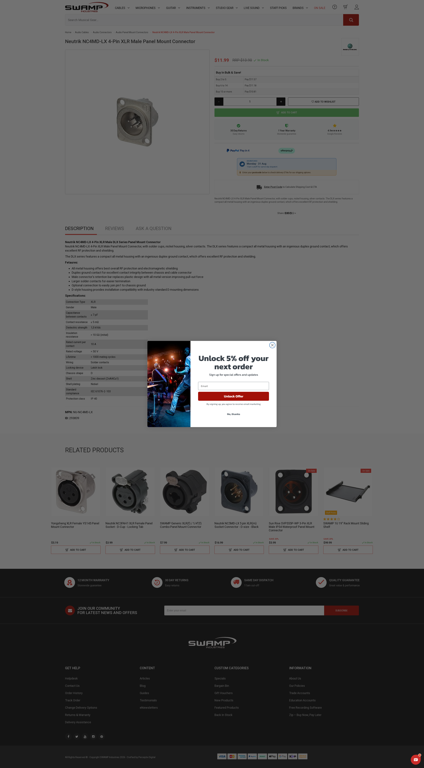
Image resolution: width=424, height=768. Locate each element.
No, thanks (233, 414)
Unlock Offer (233, 396)
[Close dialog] (272, 345)
